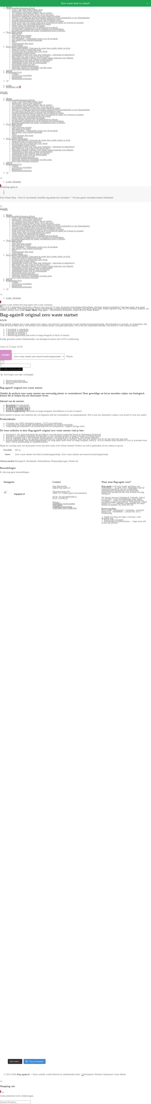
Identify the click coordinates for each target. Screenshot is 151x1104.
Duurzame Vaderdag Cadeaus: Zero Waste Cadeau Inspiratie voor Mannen (42, 58)
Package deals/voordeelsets (107, 307)
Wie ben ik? (17, 34)
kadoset (141, 308)
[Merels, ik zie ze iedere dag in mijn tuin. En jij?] (20, 873)
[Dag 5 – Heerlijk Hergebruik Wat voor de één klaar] (32, 566)
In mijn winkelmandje (11, 369)
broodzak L (11, 434)
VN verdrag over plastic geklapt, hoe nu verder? (32, 13)
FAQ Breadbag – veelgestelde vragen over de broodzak (35, 39)
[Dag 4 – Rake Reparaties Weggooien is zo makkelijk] (44, 538)
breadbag (77, 308)
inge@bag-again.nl (61, 487)
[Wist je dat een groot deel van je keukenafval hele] (44, 803)
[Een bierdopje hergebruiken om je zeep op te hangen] (44, 968)
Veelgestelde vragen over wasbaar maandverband (32, 59)
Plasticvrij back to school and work (26, 50)
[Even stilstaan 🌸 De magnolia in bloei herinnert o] (44, 675)
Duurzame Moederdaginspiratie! (25, 66)
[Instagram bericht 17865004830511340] (32, 946)
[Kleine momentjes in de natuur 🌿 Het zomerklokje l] (9, 896)
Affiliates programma (62, 506)
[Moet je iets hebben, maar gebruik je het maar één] (20, 673)
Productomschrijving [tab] (15, 380)
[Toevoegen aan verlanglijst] (2, 362)
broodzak (87, 308)
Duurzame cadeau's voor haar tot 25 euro (41, 307)
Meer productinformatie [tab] (17, 382)
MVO (14, 42)
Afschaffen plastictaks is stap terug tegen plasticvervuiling (36, 16)
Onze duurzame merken (22, 35)
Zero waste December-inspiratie (25, 69)
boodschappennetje (44, 308)
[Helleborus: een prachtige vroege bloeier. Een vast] (20, 968)
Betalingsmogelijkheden (22, 79)
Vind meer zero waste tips (64, 508)
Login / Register (13, 181)
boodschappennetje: (15, 440)
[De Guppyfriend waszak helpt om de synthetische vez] (32, 892)
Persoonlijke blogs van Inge (23, 64)
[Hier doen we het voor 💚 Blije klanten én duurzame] (20, 796)
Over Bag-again (14, 32)
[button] (16, 374)
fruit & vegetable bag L (16, 439)
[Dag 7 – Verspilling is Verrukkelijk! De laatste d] (9, 556)
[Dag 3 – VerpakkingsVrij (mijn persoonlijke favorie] (9, 693)
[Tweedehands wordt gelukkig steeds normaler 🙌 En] (32, 682)
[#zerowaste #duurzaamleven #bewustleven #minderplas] (9, 773)
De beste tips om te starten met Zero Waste (29, 51)
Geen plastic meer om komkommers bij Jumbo (31, 24)
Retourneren (17, 77)
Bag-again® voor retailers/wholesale (27, 40)
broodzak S (11, 436)
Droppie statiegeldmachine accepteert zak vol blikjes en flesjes (38, 21)
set (147, 308)
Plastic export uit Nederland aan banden (28, 26)
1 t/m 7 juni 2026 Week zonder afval (27, 10)
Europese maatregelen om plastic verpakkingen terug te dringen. (38, 31)
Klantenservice (14, 72)
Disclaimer (57, 505)
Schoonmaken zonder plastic (24, 53)
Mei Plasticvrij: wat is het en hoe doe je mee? (31, 56)
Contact (15, 74)
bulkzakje (96, 308)
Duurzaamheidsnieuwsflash (20, 8)
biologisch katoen (26, 308)
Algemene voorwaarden (63, 503)
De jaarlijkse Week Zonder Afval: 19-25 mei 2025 (33, 14)
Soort (6, 355)
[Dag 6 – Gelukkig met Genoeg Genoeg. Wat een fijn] (20, 547)
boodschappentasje (63, 308)
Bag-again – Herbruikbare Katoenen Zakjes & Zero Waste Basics (68, 310)
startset (10, 310)
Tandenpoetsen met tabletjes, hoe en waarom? (31, 61)
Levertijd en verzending (22, 75)
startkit (3, 310)
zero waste (20, 310)
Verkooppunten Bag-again (22, 43)
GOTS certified (129, 308)
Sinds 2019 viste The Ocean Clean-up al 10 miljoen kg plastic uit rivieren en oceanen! (48, 22)
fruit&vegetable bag (112, 308)
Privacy (56, 502)
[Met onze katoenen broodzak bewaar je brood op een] (44, 892)
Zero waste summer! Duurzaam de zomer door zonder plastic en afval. (41, 48)
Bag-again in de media (21, 37)
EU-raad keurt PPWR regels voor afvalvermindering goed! (36, 19)
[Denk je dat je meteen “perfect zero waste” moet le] (32, 803)
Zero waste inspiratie (17, 46)
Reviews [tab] (10, 383)
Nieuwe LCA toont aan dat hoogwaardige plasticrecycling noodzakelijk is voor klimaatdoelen (51, 18)
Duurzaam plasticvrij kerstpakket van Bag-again (32, 68)
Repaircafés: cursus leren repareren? (27, 11)
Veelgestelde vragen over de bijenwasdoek (29, 63)
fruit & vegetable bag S (16, 437)
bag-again (129, 307)
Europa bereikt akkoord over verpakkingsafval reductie (35, 27)
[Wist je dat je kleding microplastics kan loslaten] (9, 999)
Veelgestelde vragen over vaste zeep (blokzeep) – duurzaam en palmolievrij (43, 55)
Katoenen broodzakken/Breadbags (77, 307)
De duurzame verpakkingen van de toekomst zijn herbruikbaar (38, 29)
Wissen (69, 356)
